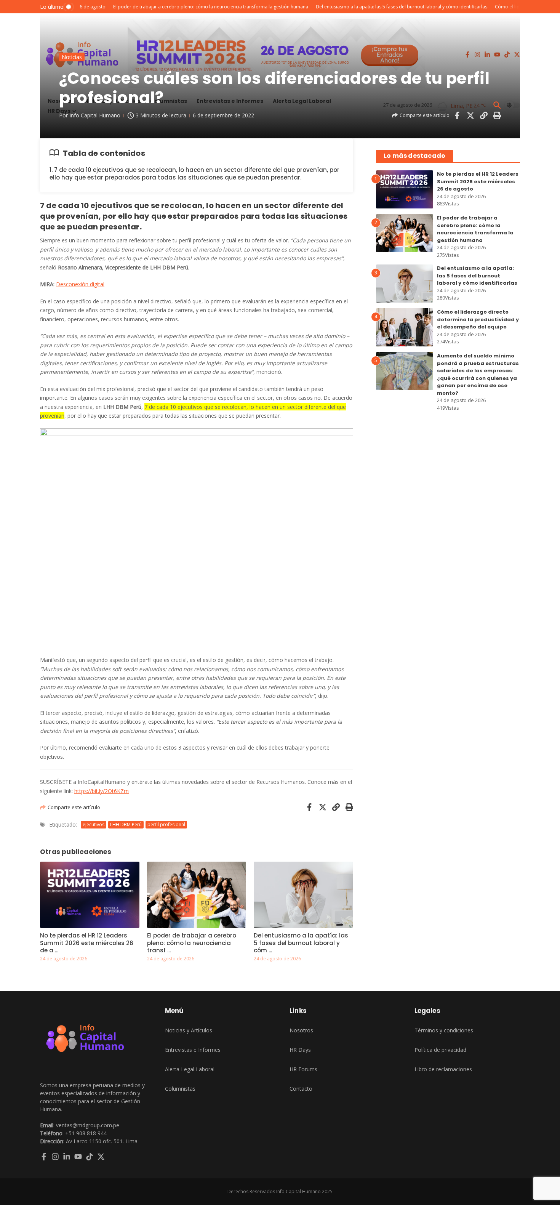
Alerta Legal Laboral (189, 1069)
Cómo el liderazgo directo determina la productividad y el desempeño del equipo (478, 319)
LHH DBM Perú (126, 824)
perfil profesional (166, 824)
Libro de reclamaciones (443, 1069)
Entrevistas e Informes (193, 1049)
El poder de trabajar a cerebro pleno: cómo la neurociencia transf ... (191, 942)
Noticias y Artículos (188, 1030)
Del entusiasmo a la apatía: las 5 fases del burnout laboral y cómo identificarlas (477, 275)
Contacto (301, 1088)
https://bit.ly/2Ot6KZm (101, 791)
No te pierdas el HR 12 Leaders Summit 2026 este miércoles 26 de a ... (86, 942)
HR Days (300, 1049)
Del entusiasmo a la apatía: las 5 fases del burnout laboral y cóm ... (301, 942)
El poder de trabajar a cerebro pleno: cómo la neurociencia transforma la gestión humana (475, 229)
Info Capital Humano (94, 115)
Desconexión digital (80, 284)
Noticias (72, 57)
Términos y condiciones (443, 1030)
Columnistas (180, 1088)
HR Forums (303, 1069)
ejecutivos (93, 824)
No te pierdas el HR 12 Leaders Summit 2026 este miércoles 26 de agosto (477, 181)
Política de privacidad (440, 1049)
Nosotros (301, 1030)
